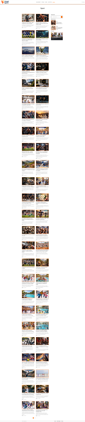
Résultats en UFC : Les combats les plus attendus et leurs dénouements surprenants (41, 152)
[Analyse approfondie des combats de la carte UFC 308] (42, 99)
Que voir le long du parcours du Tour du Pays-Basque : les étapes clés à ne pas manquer (28, 169)
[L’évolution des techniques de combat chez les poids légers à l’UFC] (28, 197)
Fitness (57, 26)
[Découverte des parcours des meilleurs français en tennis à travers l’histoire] (42, 245)
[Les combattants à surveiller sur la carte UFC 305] (28, 230)
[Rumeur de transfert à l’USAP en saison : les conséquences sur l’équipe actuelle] (42, 341)
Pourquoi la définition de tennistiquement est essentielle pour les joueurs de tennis (28, 72)
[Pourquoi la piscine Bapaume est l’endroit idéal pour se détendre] (28, 294)
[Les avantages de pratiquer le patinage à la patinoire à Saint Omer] (28, 99)
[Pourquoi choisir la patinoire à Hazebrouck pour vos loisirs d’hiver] (28, 309)
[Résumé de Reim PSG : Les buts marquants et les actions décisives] (28, 147)
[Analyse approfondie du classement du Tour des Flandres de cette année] (42, 83)
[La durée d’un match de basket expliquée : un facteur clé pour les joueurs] (28, 245)
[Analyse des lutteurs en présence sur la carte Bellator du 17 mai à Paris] (53, 22)
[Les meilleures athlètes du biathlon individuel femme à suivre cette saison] (28, 405)
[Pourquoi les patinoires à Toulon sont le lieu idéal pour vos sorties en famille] (28, 278)
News (56, 21)
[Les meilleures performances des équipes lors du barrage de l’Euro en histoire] (28, 214)
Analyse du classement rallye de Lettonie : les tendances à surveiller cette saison (27, 88)
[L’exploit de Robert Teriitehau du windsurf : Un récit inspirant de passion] (42, 50)
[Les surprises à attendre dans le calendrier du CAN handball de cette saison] (42, 197)
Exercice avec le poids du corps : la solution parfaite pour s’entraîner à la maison (59, 28)
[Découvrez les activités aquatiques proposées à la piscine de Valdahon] (42, 326)
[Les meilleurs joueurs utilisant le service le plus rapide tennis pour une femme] (28, 389)
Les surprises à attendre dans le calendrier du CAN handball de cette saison (42, 203)
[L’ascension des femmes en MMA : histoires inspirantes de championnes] (42, 230)
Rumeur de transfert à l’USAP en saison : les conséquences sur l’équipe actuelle (42, 346)
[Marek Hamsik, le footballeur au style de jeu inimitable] (42, 34)
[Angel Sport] (5, 2)
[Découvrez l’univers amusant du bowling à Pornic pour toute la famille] (28, 326)
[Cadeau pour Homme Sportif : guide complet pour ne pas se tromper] (28, 18)
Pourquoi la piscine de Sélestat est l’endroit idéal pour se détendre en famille (41, 283)
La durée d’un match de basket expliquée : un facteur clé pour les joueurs (27, 251)
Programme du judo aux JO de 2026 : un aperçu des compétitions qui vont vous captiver (42, 169)
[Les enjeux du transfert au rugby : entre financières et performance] (42, 214)
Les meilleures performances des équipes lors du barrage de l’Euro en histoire (28, 219)
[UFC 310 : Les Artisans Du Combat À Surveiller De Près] (28, 131)
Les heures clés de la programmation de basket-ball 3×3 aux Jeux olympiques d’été (42, 410)
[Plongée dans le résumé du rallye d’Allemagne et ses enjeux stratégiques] (28, 181)
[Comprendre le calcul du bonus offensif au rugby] (28, 262)
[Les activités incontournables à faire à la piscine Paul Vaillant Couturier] (42, 309)
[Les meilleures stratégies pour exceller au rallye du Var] (42, 389)
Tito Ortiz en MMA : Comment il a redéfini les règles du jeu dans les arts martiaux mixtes (42, 23)
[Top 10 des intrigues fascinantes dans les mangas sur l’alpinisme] (28, 114)
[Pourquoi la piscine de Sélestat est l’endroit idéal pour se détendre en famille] (42, 278)
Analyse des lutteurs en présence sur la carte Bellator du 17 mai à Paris (59, 23)
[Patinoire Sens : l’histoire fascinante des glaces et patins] (42, 114)
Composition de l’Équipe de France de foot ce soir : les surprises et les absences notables (28, 39)
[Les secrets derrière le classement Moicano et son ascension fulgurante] (42, 357)
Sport (22, 27)
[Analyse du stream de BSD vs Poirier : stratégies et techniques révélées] (42, 66)
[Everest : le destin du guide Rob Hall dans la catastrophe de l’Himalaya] (28, 50)
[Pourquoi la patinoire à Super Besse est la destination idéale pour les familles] (42, 294)
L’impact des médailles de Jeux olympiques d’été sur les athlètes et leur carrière (42, 186)
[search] (82, 2)
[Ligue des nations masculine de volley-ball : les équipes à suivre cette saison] (28, 357)
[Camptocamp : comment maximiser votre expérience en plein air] (42, 262)
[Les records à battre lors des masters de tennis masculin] (28, 373)
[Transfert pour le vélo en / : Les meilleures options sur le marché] (28, 341)
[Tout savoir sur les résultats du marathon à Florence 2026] (42, 131)
